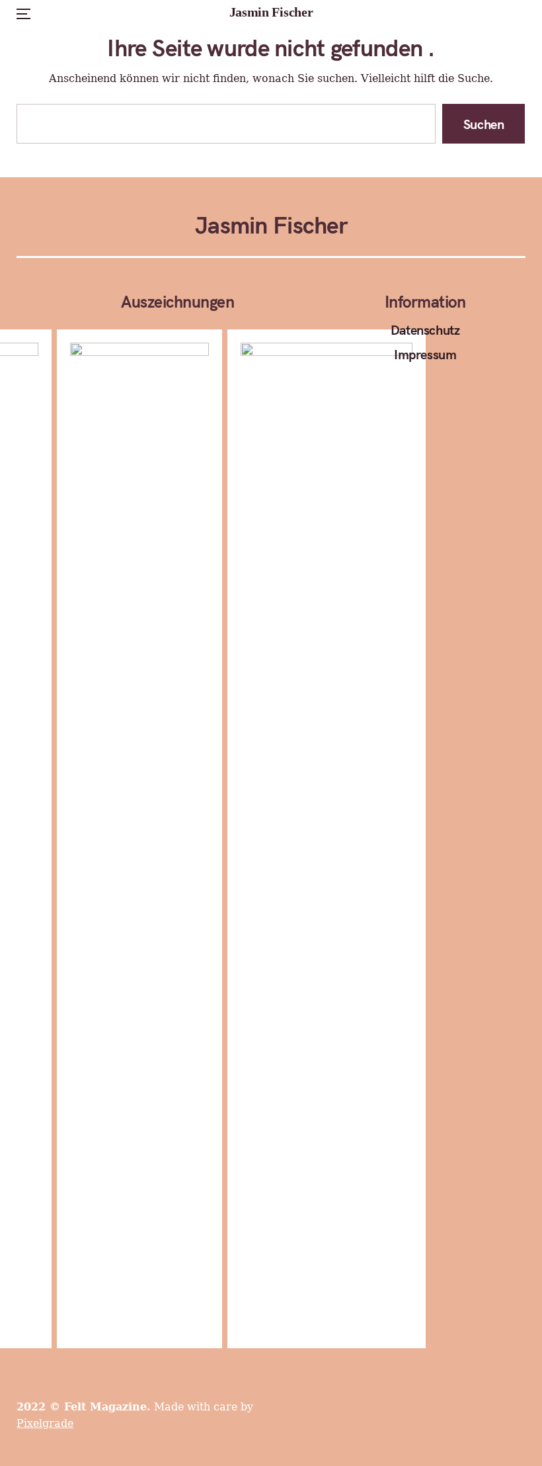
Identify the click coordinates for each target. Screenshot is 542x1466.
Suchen (483, 123)
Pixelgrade (45, 1423)
